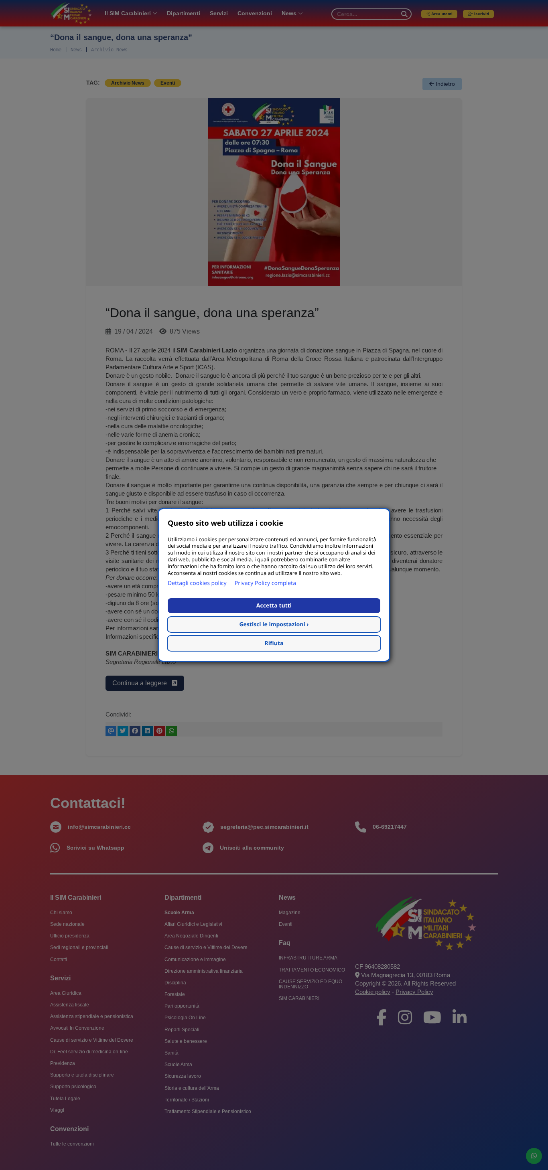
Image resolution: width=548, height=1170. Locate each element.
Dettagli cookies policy (197, 583)
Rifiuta (274, 643)
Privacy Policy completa (265, 583)
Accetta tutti (274, 605)
